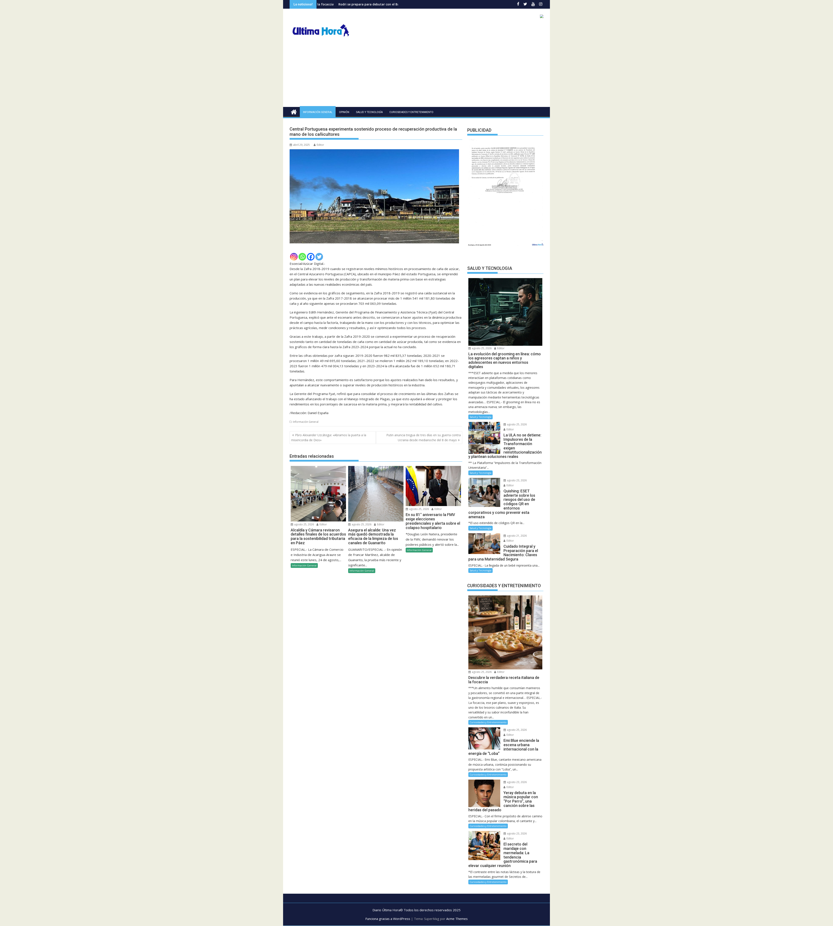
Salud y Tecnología (369, 112)
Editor (320, 145)
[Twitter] (319, 257)
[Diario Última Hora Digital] (294, 111)
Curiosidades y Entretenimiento (411, 112)
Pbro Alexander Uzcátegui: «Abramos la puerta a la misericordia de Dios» (328, 437)
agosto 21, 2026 (516, 536)
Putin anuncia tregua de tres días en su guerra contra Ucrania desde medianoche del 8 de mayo (423, 437)
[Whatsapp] (302, 257)
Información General (317, 112)
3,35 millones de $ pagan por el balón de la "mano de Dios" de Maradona (394, 4)
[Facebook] (311, 257)
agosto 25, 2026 (304, 524)
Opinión (344, 112)
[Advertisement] (416, 74)
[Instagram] (294, 257)
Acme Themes (457, 918)
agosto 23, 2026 (516, 480)
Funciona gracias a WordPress (387, 918)
